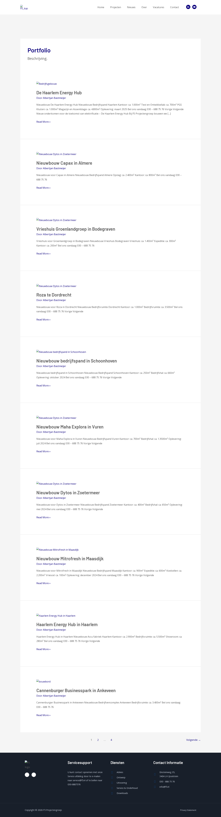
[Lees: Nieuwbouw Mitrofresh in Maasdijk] (57, 549)
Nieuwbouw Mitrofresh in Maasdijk (70, 558)
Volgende (193, 740)
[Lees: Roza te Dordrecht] (56, 286)
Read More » (43, 121)
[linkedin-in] (189, 7)
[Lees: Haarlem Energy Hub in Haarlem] (55, 615)
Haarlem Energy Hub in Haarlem (67, 624)
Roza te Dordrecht (53, 294)
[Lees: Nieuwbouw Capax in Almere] (56, 154)
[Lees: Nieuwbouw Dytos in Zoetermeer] (56, 483)
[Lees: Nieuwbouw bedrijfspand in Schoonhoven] (61, 351)
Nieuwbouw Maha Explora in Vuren (69, 426)
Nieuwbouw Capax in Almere (64, 163)
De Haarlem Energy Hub (59, 92)
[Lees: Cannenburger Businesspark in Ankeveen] (43, 681)
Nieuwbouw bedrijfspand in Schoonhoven (76, 360)
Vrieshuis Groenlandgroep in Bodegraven (75, 229)
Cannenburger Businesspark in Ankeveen (76, 690)
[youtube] (195, 7)
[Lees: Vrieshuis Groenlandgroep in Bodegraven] (56, 220)
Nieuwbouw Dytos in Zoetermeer (68, 492)
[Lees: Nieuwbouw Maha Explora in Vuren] (56, 417)
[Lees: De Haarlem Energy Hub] (46, 83)
